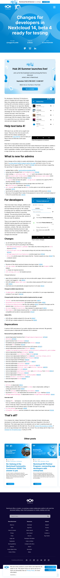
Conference (19, 461)
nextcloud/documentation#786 (26, 170)
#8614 (39, 300)
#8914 (51, 371)
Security (29, 535)
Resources (29, 521)
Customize (12, 574)
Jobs (12, 527)
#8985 (24, 378)
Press (12, 535)
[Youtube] (41, 560)
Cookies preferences (17, 560)
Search (29, 546)
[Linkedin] (34, 560)
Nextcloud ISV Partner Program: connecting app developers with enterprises (44, 467)
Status (29, 552)
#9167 (36, 304)
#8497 (51, 256)
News (31, 42)
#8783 (32, 348)
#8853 (27, 376)
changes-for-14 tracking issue (13, 429)
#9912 (45, 308)
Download (29, 524)
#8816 (27, 363)
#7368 (32, 165)
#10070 (29, 178)
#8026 (42, 286)
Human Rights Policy (12, 549)
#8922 (21, 385)
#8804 (27, 359)
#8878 (45, 367)
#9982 (41, 264)
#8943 (25, 369)
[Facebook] (26, 560)
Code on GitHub (29, 541)
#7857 (40, 346)
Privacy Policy (31, 570)
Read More (10, 483)
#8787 (32, 356)
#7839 (45, 337)
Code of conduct (12, 530)
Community (13, 461)
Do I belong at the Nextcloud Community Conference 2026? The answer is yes (16, 467)
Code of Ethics (12, 552)
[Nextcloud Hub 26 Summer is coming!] (14, 2)
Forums (47, 527)
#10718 (23, 195)
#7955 (18, 181)
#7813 (14, 248)
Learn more (45, 1)
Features (12, 546)
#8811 (33, 361)
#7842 (26, 341)
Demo (47, 530)
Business (43, 461)
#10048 (37, 172)
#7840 (14, 339)
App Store (29, 527)
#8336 (21, 294)
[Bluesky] (30, 48)
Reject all (50, 569)
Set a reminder (30, 89)
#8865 (35, 320)
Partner (47, 461)
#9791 (13, 189)
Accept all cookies (50, 567)
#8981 (44, 302)
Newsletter (29, 549)
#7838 (42, 254)
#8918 (26, 373)
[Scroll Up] (57, 575)
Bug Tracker (47, 535)
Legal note (12, 538)
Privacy (12, 533)
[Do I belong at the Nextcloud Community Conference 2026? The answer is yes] (17, 451)
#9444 (53, 394)
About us (12, 524)
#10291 (32, 312)
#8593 (23, 280)
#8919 (38, 374)
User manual (29, 533)
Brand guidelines (12, 543)
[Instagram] (30, 560)
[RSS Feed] (48, 560)
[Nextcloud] (13, 7)
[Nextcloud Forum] (37, 560)
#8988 (25, 408)
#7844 (23, 344)
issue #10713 (16, 136)
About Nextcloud (12, 521)
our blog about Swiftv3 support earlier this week (22, 163)
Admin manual (29, 530)
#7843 (38, 342)
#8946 (49, 191)
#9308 (48, 392)
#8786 (36, 354)
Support (47, 524)
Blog (9, 461)
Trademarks (12, 541)
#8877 (38, 365)
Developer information (29, 538)
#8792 (36, 358)
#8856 (10, 284)
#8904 (37, 390)
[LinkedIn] (35, 48)
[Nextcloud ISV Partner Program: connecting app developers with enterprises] (44, 451)
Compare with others (29, 543)
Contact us (47, 533)
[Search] (48, 516)
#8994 (23, 388)
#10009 (52, 410)
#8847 (33, 318)
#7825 (9, 252)
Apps (36, 461)
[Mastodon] (24, 48)
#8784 (31, 352)
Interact (47, 521)
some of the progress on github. (44, 426)
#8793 (28, 185)
